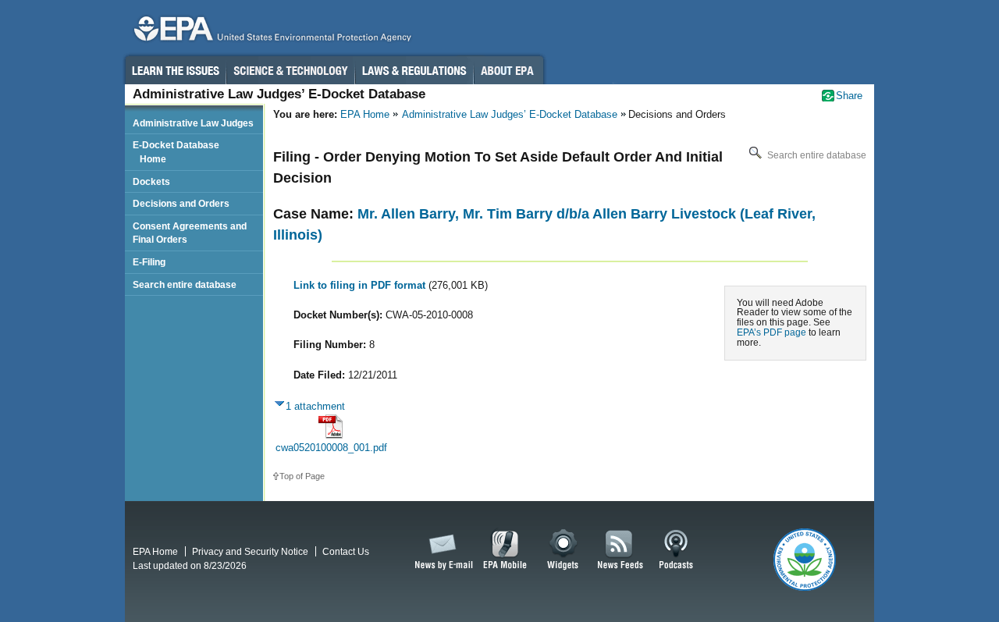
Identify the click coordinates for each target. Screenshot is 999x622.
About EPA (508, 70)
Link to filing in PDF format (360, 285)
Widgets (564, 550)
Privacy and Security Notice (250, 551)
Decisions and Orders (181, 203)
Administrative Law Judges (193, 123)
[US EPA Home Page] (270, 32)
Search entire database (815, 155)
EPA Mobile (505, 550)
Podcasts (676, 550)
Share (849, 95)
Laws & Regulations (414, 70)
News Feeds (620, 550)
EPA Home (364, 114)
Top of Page (302, 476)
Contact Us (345, 551)
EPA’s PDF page (771, 332)
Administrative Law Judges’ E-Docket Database (509, 114)
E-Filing (149, 262)
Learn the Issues (175, 70)
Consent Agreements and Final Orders (190, 233)
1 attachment (315, 406)
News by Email (441, 550)
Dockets (151, 181)
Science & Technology (290, 70)
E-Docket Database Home (176, 152)
